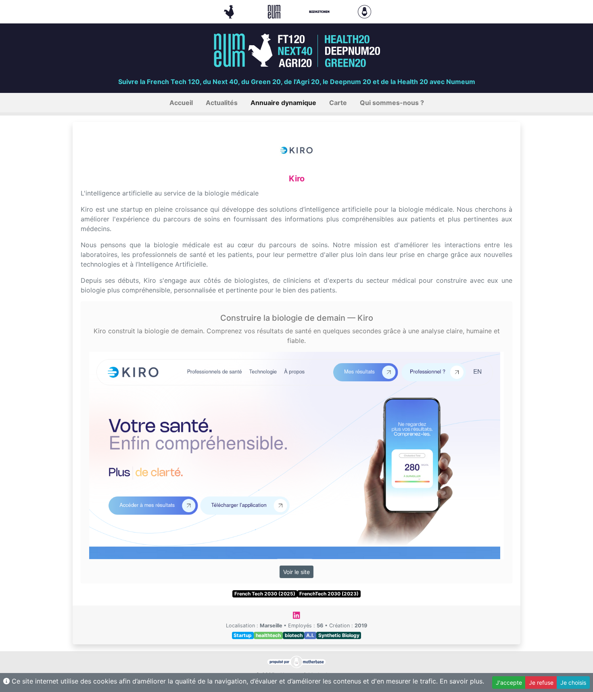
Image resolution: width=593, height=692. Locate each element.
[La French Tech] (230, 11)
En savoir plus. (462, 681)
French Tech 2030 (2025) (264, 594)
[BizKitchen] (320, 11)
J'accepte (509, 682)
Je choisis (573, 682)
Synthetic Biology (338, 635)
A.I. (310, 635)
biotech (294, 635)
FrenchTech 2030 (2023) (329, 594)
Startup (243, 635)
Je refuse (541, 682)
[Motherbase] (364, 11)
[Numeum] (275, 11)
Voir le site (296, 571)
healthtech (268, 635)
